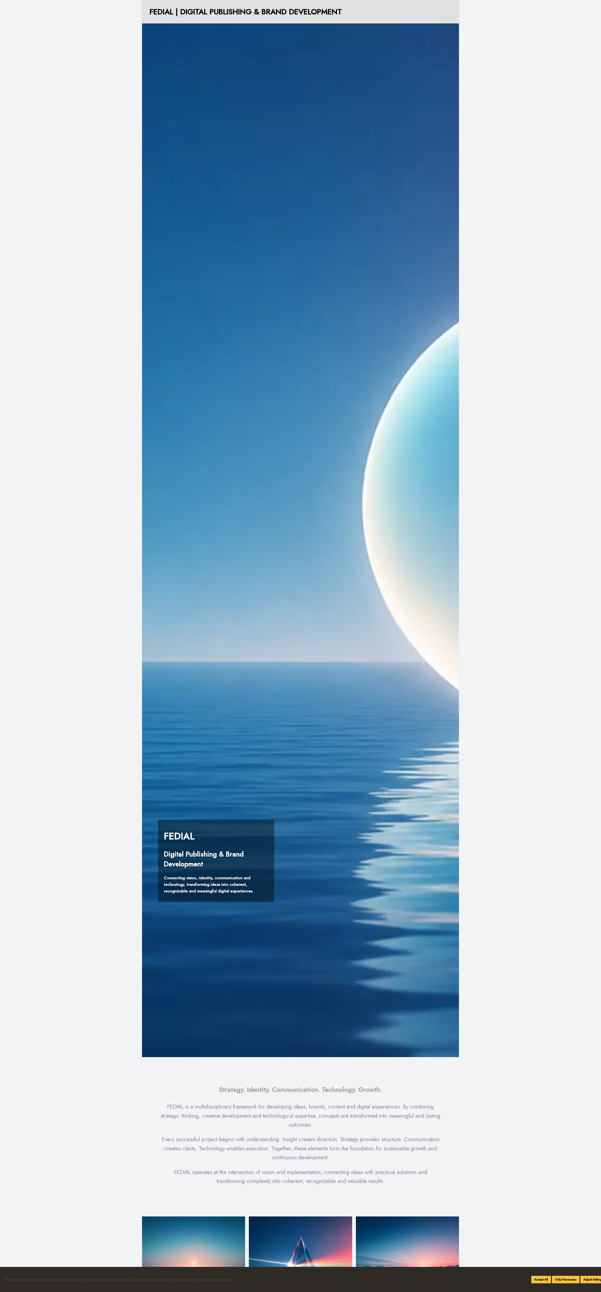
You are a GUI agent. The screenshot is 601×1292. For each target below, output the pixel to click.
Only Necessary (565, 1279)
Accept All (541, 1279)
